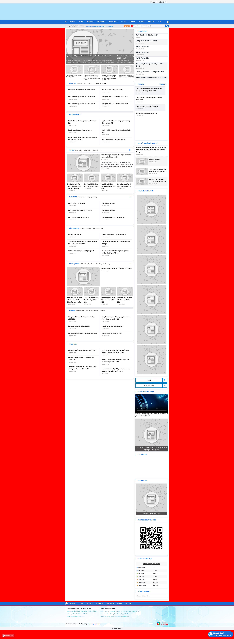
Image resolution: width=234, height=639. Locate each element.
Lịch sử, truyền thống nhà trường (112, 89)
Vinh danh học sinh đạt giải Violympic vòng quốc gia (116, 243)
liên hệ (159, 21)
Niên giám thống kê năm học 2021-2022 (81, 97)
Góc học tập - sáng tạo (85, 228)
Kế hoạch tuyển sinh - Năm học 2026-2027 (82, 350)
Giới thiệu (72, 21)
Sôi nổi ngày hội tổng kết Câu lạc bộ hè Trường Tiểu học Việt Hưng (151, 79)
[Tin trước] (68, 46)
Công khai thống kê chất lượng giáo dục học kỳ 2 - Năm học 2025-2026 (116, 318)
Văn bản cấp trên (80, 310)
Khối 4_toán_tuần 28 (108, 203)
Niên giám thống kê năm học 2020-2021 (115, 104)
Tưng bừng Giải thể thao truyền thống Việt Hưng (108, 186)
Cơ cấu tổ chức (90, 83)
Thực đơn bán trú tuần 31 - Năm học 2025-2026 (124, 300)
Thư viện (141, 21)
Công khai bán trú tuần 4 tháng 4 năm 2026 (82, 333)
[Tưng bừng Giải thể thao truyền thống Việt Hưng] (108, 178)
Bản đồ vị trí (142, 424)
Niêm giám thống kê (101, 83)
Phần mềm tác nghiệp (146, 191)
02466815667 (218, 633)
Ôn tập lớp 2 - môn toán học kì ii (146, 41)
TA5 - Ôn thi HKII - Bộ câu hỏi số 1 (147, 35)
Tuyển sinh (133, 21)
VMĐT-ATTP (87, 150)
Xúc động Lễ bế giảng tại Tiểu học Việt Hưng (91, 185)
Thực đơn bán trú (92, 264)
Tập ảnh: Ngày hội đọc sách (151, 453)
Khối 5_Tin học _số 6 (142, 46)
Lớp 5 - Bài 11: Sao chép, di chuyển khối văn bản (116, 131)
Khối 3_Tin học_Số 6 (142, 58)
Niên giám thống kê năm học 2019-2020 (81, 104)
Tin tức (81, 21)
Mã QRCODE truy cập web (147, 460)
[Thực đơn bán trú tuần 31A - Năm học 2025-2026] (108, 291)
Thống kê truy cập (145, 498)
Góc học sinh (101, 21)
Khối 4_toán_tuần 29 (108, 210)
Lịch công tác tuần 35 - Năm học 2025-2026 (124, 185)
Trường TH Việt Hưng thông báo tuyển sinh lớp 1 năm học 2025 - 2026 (116, 361)
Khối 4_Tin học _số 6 (142, 52)
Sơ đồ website (118, 568)
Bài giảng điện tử (75, 114)
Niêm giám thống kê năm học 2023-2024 (81, 89)
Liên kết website (144, 531)
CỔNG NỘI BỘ (162, 2)
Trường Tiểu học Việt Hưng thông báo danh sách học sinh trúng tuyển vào (116, 370)
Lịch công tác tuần (96, 150)
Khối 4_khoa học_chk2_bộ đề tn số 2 (80, 210)
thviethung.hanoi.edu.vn (94, 563)
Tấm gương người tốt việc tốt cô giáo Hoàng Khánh (158, 170)
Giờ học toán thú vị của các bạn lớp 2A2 (81, 251)
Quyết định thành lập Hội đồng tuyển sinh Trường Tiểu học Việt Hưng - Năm (115, 351)
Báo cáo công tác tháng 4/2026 (112, 333)
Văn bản (123, 21)
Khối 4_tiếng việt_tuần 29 (76, 203)
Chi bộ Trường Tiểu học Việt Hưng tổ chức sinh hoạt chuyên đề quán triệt (116, 156)
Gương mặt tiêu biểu (98, 228)
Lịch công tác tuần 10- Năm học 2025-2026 (150, 72)
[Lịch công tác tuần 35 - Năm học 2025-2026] (125, 178)
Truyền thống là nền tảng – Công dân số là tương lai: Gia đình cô (74, 186)
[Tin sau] (131, 46)
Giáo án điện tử (81, 197)
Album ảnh (151, 21)
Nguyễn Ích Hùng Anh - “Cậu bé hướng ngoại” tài (158, 180)
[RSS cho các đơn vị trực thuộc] (127, 26)
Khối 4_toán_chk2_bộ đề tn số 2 (78, 217)
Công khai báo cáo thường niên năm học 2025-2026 (81, 318)
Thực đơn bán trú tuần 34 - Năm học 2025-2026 (116, 268)
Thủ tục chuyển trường (104, 264)
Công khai (102, 310)
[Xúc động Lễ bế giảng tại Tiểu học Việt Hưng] (91, 178)
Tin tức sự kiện (78, 150)
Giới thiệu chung (81, 83)
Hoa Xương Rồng (154, 159)
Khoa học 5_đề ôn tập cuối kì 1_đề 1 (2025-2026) (150, 65)
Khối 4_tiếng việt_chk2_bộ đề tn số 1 (113, 217)
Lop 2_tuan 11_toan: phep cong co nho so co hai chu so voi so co (82, 138)
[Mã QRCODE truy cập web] (151, 478)
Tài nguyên (90, 21)
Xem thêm (162, 84)
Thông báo (83, 264)
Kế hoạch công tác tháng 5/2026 (79, 326)
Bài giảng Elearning (92, 197)
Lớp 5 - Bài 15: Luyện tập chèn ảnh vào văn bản (82, 122)
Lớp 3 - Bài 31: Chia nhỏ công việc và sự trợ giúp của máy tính (116, 122)
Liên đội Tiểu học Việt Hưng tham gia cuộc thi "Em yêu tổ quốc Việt (115, 252)
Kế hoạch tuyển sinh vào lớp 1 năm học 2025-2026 (81, 359)
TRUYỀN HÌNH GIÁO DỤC (146, 392)
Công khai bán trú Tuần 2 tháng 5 (112, 326)
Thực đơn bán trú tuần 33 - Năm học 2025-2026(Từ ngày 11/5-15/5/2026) (74, 300)
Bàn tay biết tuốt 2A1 (75, 234)
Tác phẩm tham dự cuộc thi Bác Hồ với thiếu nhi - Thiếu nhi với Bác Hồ (82, 243)
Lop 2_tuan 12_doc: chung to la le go (80, 130)
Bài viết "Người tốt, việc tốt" (148, 143)
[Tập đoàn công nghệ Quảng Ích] (162, 563)
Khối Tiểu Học (153, 2)
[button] (130, 150)
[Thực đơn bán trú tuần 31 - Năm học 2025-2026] (125, 291)
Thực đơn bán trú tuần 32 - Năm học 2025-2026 (91, 300)
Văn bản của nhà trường (92, 310)
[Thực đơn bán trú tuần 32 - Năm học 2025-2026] (91, 291)
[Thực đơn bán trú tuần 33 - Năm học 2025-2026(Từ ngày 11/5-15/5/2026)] (75, 291)
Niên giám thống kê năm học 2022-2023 (115, 97)
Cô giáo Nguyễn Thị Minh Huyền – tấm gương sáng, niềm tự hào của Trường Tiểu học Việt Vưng (151, 150)
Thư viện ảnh (142, 450)
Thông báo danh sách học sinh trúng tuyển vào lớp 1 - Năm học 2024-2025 (82, 368)
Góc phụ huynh (113, 21)
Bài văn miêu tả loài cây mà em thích (114, 234)
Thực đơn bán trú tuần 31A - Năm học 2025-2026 (108, 300)
